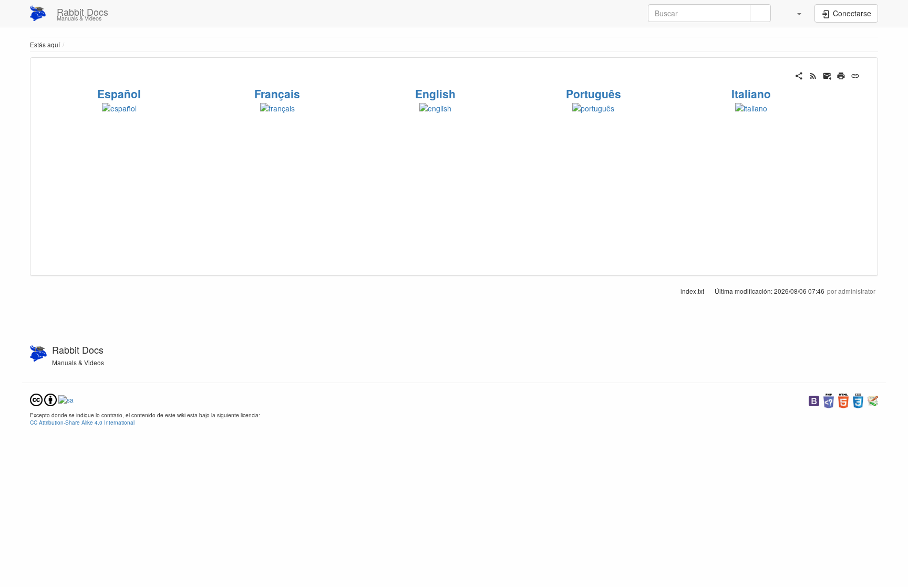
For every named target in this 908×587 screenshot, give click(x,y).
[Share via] (798, 74)
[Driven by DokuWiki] (873, 399)
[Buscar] (760, 13)
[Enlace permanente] (855, 74)
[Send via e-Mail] (827, 74)
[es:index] (119, 106)
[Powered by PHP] (828, 399)
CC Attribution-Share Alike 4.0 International (82, 422)
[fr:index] (277, 106)
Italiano (751, 93)
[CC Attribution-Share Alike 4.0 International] (52, 398)
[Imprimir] (841, 74)
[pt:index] (593, 106)
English (435, 93)
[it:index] (751, 106)
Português (593, 93)
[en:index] (435, 106)
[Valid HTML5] (843, 399)
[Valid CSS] (858, 399)
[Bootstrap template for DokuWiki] (814, 399)
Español (119, 93)
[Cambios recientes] (813, 74)
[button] (794, 13)
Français (277, 93)
